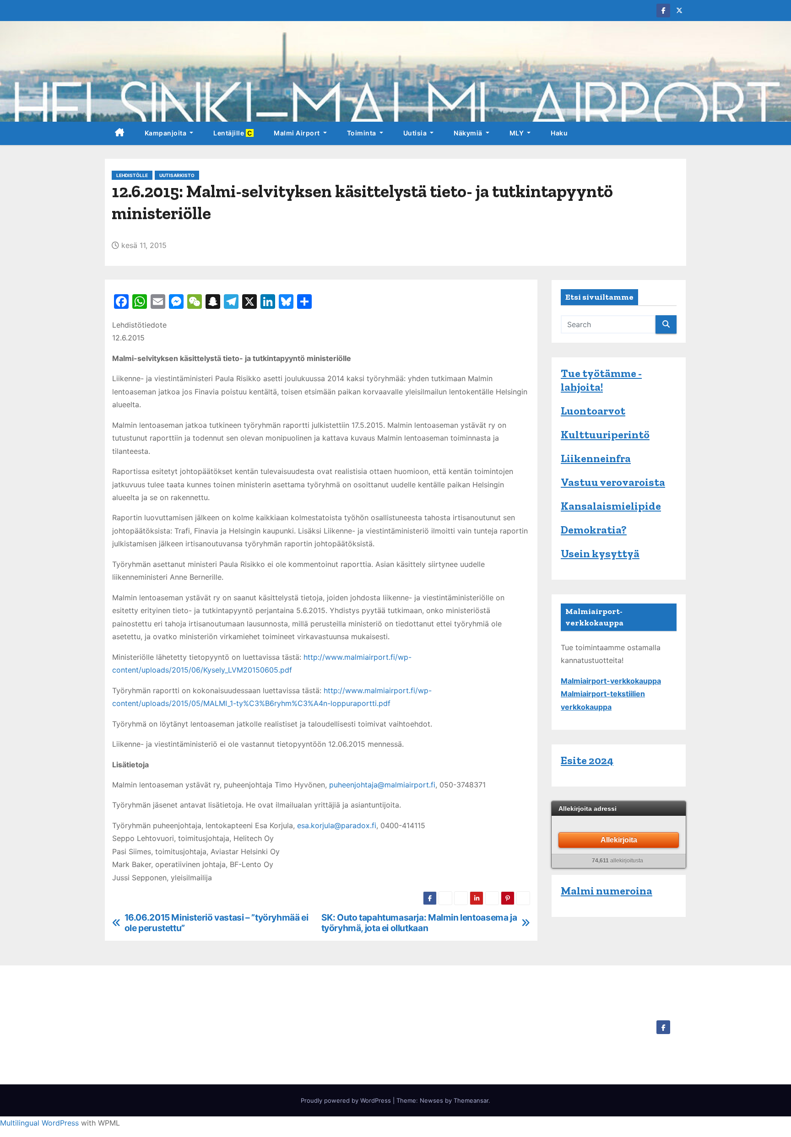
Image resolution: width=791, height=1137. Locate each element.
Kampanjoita (166, 133)
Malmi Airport (297, 133)
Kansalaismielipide (611, 505)
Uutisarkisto (177, 175)
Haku (559, 133)
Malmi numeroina (606, 890)
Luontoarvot (593, 410)
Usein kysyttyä (600, 553)
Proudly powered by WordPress (347, 1100)
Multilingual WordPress (39, 1122)
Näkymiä (469, 133)
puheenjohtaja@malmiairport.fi (382, 784)
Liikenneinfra (596, 458)
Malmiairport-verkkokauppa (611, 680)
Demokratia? (594, 529)
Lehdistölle (132, 175)
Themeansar (471, 1100)
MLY (517, 133)
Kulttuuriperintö (605, 434)
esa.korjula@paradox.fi (336, 825)
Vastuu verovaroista (613, 482)
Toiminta (362, 133)
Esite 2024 (587, 760)
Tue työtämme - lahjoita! (601, 379)
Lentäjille (233, 133)
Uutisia (415, 133)
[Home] (120, 133)
